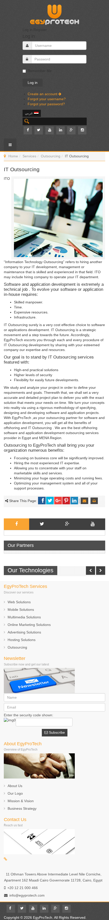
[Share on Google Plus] (58, 500)
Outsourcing (50, 156)
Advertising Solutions (24, 632)
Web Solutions (19, 602)
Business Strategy (22, 808)
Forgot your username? (47, 99)
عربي (29, 113)
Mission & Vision (21, 801)
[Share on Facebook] (42, 500)
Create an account (43, 94)
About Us (15, 786)
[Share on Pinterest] (66, 500)
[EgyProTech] (54, 13)
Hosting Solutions (21, 640)
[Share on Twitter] (50, 500)
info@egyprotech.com (27, 895)
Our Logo (15, 793)
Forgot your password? (46, 104)
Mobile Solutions (21, 610)
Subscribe (56, 732)
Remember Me (40, 71)
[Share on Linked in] (74, 500)
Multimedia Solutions (24, 617)
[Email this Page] (84, 501)
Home (13, 156)
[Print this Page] (94, 501)
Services (29, 156)
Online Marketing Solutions (29, 625)
